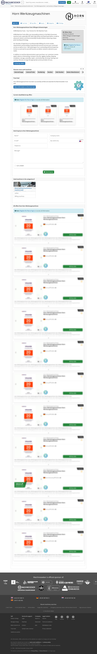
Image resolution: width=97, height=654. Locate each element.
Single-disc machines (42, 607)
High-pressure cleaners (85, 607)
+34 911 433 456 (18, 600)
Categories (51, 23)
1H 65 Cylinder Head (20, 607)
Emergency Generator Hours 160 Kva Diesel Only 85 (64, 607)
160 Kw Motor (31, 607)
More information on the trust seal (24, 87)
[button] (94, 2)
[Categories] (22, 2)
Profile (16, 23)
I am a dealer (20, 165)
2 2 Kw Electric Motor (48, 611)
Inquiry (42, 23)
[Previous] (81, 69)
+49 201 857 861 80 (69, 598)
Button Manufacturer (73, 72)
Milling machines (19, 196)
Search (63, 2)
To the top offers (19, 63)
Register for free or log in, (27, 100)
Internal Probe (30, 72)
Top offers (33, 23)
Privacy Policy (34, 651)
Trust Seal (24, 23)
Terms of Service (43, 651)
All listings (60, 23)
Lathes (16, 193)
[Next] (83, 69)
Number (50, 72)
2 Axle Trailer (9, 607)
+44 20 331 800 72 (19, 598)
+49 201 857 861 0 (44, 598)
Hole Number (60, 72)
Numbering (41, 72)
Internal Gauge (18, 72)
